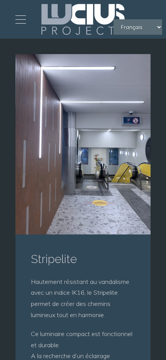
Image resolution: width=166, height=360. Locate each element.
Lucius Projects (83, 19)
